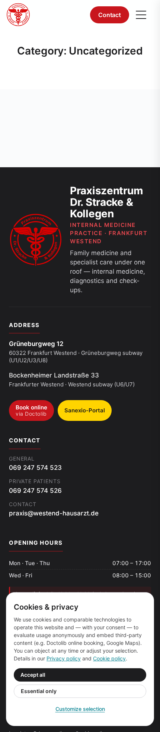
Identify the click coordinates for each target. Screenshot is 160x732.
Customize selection (80, 709)
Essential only (39, 691)
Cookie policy (109, 658)
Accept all (32, 675)
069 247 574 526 (35, 490)
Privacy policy (64, 658)
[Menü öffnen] (141, 15)
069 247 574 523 (35, 467)
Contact (109, 15)
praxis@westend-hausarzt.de (54, 513)
